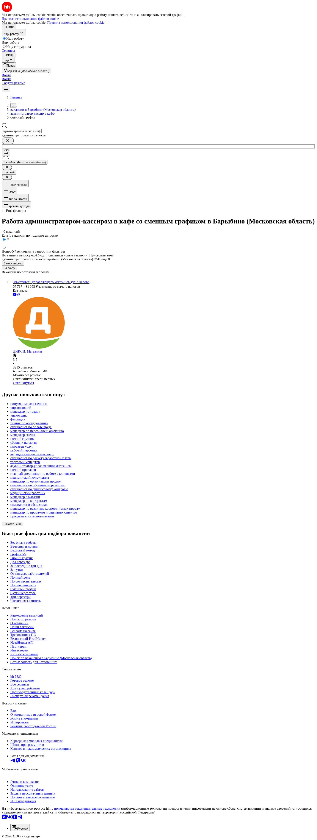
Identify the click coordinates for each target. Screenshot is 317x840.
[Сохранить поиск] (6, 152)
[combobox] (22, 131)
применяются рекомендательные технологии (87, 808)
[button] (6, 75)
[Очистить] (8, 140)
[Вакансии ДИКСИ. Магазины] (163, 323)
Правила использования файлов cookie (75, 22)
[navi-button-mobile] (6, 88)
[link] (9, 65)
